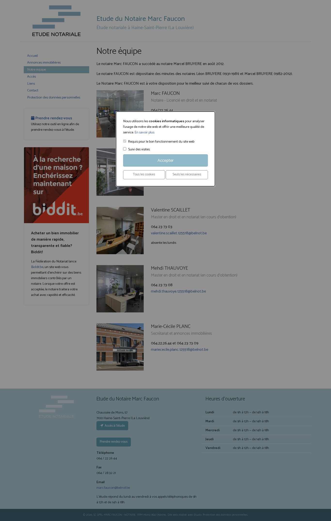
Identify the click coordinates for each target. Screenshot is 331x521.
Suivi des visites (139, 149)
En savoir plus (144, 132)
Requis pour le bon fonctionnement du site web (161, 142)
